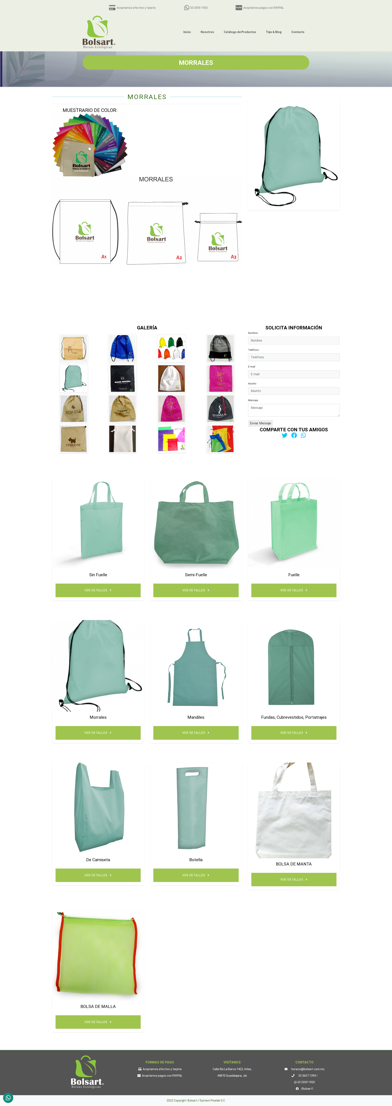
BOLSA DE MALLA (98, 1006)
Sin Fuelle (98, 574)
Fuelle (294, 574)
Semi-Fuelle (196, 574)
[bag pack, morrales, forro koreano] (73, 408)
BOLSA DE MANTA (294, 864)
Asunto (252, 383)
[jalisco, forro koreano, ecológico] (171, 378)
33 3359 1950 (198, 7)
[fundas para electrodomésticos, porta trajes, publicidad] (171, 348)
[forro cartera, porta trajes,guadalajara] (220, 408)
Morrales (98, 717)
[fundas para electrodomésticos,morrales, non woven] (122, 408)
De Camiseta (98, 859)
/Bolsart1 (306, 1088)
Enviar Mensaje (260, 423)
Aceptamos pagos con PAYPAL (263, 7)
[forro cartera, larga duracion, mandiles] (171, 439)
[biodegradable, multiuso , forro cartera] (171, 408)
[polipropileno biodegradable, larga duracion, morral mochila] (122, 439)
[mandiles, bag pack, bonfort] (220, 378)
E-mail (251, 366)
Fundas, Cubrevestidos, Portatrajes (294, 717)
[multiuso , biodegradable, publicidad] (220, 439)
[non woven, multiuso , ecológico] (122, 378)
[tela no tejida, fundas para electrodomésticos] (73, 348)
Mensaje (253, 400)
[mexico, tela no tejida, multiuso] (73, 439)
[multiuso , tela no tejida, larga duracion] (73, 378)
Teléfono (253, 349)
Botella (196, 859)
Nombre (253, 332)
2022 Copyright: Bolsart (182, 1100)
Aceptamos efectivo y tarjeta (136, 7)
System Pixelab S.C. (213, 1100)
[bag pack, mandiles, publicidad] (220, 348)
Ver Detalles (96, 590)
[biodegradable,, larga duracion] (122, 348)
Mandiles (195, 717)
